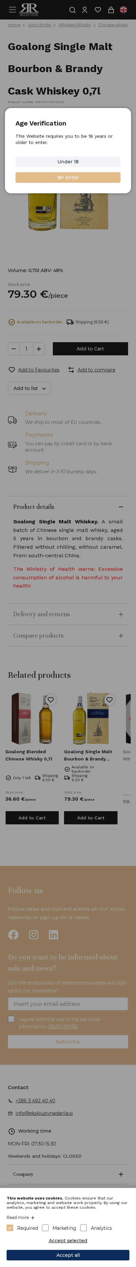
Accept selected (68, 1241)
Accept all (68, 1255)
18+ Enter (68, 177)
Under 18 (68, 162)
